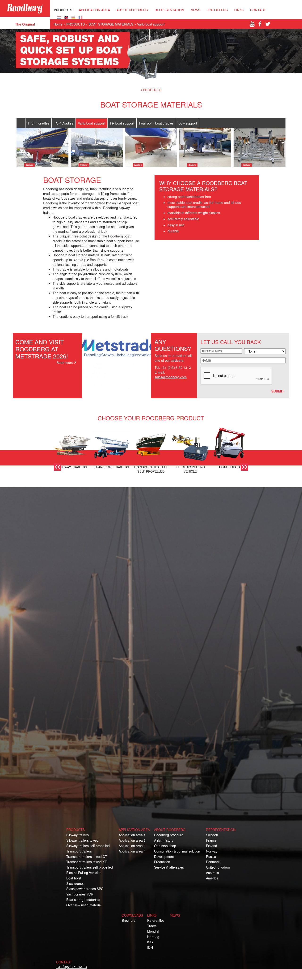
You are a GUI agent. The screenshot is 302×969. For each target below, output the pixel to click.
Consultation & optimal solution (177, 851)
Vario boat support (91, 123)
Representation (169, 10)
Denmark (213, 861)
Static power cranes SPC (84, 888)
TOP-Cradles (63, 123)
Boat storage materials (83, 899)
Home (58, 24)
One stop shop (165, 845)
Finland (211, 845)
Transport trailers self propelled (89, 867)
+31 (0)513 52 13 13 (71, 966)
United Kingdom (218, 867)
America (212, 878)
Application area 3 (132, 845)
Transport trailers (79, 851)
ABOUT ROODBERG (132, 10)
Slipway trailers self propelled (88, 845)
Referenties (155, 920)
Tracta (152, 925)
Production (162, 861)
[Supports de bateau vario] (80, 17)
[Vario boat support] (66, 17)
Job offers (217, 10)
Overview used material (83, 905)
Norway (211, 851)
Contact (258, 10)
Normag (153, 936)
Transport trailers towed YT (86, 861)
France (211, 840)
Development (164, 856)
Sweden (212, 834)
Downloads (132, 915)
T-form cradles (38, 123)
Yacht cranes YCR (79, 894)
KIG (150, 941)
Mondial (153, 931)
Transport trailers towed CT (86, 856)
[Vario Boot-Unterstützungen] (73, 17)
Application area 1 (132, 834)
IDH (150, 947)
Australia (212, 872)
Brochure (128, 920)
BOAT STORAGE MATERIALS (110, 24)
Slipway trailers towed (82, 840)
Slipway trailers (77, 834)
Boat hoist (73, 878)
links (151, 915)
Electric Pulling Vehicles (83, 872)
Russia (211, 856)
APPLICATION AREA (94, 10)
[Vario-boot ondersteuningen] (59, 17)
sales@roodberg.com (171, 377)
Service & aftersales (169, 867)
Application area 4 (132, 851)
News (195, 10)
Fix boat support (122, 123)
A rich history (163, 840)
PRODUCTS (63, 10)
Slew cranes (75, 883)
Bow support (187, 123)
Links (238, 10)
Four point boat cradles (156, 123)
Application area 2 (132, 840)
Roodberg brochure (168, 834)
